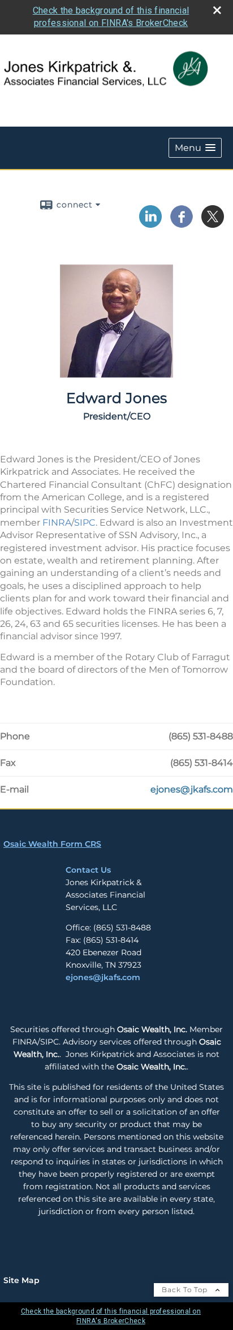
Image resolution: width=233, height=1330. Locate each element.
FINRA (56, 522)
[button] (195, 148)
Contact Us (88, 870)
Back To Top (186, 1289)
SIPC (85, 522)
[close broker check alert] (217, 10)
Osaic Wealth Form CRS (52, 844)
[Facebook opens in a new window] (181, 224)
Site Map (21, 1280)
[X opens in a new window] (212, 224)
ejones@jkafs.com (103, 977)
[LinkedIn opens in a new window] (150, 224)
